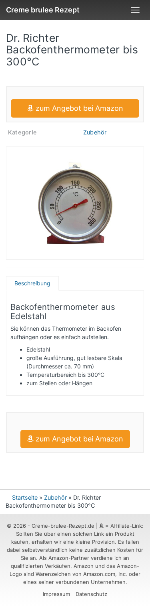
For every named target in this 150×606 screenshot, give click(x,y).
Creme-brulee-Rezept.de (63, 526)
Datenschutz (91, 594)
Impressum (56, 594)
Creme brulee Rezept (43, 10)
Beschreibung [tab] (32, 283)
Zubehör (95, 132)
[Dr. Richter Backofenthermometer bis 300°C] (75, 203)
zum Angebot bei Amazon (78, 108)
